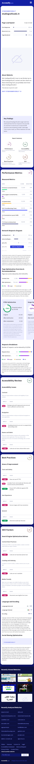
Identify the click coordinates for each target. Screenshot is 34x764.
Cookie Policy (14, 749)
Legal (23, 744)
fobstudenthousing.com (8, 731)
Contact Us (17, 744)
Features (9, 744)
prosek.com (21, 735)
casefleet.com (5, 719)
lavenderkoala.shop (23, 723)
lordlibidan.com (22, 727)
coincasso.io (21, 719)
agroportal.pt (5, 727)
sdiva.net (20, 712)
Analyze (25, 755)
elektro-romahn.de (6, 739)
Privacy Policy (5, 749)
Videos (3, 744)
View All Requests (17, 246)
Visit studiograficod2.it (11, 91)
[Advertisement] (17, 43)
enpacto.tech (5, 712)
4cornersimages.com (7, 735)
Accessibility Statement (8, 747)
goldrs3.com (21, 731)
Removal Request (21, 747)
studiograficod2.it (9, 11)
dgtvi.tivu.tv (21, 739)
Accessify (7, 3)
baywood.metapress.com (8, 716)
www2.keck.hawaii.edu (24, 716)
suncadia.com (5, 723)
